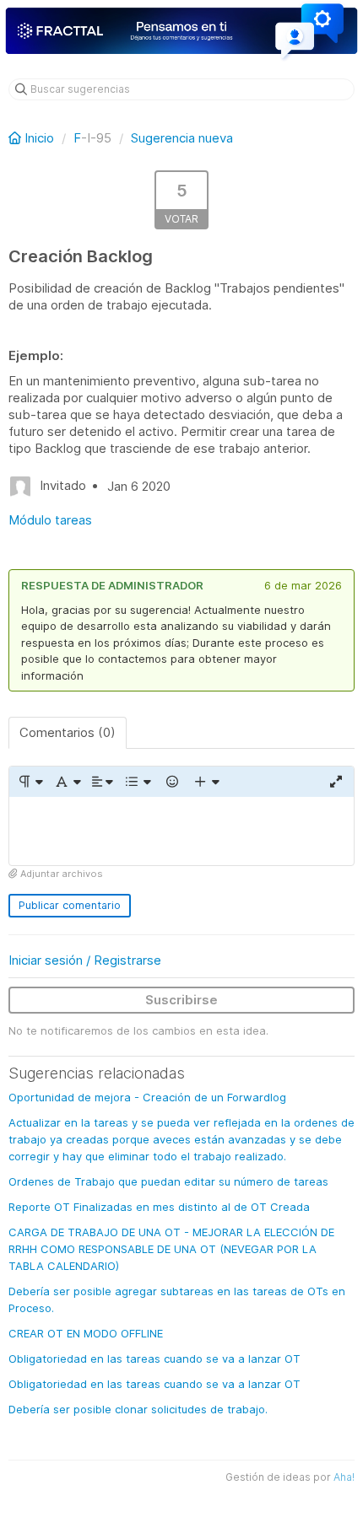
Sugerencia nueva (182, 138)
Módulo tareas (50, 520)
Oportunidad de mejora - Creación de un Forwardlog (147, 1097)
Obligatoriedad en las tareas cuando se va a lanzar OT (154, 1358)
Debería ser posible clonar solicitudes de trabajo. (138, 1409)
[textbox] (181, 831)
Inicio (39, 138)
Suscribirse (181, 1000)
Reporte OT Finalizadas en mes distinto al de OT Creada (159, 1206)
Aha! (344, 1477)
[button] (30, 782)
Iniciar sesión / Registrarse (84, 960)
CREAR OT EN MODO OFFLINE (85, 1333)
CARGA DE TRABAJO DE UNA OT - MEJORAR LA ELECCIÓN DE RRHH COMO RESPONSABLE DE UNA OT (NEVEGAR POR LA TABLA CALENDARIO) (171, 1248)
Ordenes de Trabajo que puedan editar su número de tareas (168, 1181)
